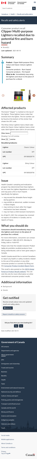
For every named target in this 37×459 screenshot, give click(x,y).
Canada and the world (8, 408)
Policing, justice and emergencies (12, 400)
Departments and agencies (10, 351)
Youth (3, 428)
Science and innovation (8, 416)
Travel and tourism (7, 368)
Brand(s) (6, 47)
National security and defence (11, 392)
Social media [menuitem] (5, 435)
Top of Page (5, 453)
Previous (3, 95)
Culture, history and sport (9, 396)
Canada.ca (4, 14)
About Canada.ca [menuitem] (6, 443)
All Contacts (5, 347)
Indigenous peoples (7, 420)
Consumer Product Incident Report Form (19, 266)
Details (5, 290)
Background (7, 286)
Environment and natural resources (13, 388)
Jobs (2, 360)
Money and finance (7, 412)
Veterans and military (8, 424)
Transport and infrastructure (10, 404)
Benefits (4, 376)
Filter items (5, 133)
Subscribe (8, 308)
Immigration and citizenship (10, 364)
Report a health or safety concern (14, 314)
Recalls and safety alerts (25, 14)
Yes (16, 326)
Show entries (8, 139)
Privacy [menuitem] (3, 451)
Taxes (3, 384)
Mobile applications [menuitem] (7, 439)
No (21, 326)
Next (34, 95)
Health (12, 14)
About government (7, 355)
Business (4, 372)
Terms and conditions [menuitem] (8, 447)
